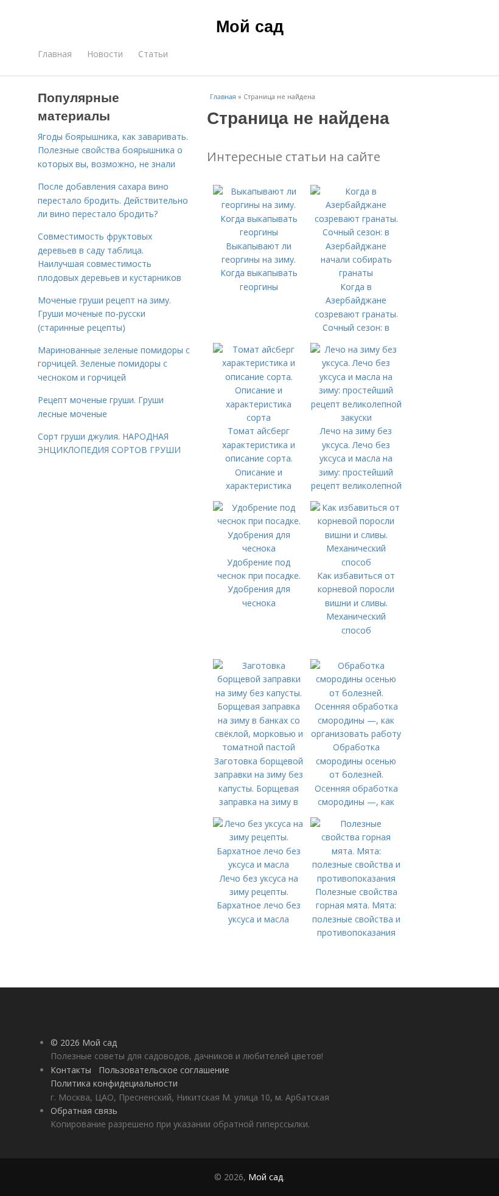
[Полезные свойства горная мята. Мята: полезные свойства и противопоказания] (356, 878)
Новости (105, 54)
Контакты (71, 1070)
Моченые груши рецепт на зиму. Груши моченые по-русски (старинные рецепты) (104, 313)
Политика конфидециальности (114, 1083)
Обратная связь (84, 1110)
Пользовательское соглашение (164, 1070)
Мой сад (250, 25)
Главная (55, 54)
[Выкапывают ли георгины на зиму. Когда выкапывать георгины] (258, 232)
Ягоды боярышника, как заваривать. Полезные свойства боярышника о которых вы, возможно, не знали (113, 150)
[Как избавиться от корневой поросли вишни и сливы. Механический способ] (356, 562)
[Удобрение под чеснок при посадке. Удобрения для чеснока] (258, 548)
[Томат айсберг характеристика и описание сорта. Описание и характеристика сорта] (258, 417)
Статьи (153, 54)
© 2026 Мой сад (84, 1042)
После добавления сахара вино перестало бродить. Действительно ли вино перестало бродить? (113, 200)
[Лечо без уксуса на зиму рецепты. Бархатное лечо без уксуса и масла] (258, 864)
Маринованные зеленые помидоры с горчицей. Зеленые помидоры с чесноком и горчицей (114, 363)
